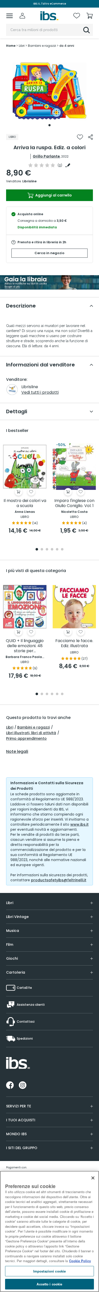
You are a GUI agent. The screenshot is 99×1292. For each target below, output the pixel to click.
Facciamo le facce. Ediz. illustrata (74, 643)
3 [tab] (47, 550)
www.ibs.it (79, 824)
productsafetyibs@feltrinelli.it (58, 880)
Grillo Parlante (46, 156)
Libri (9, 727)
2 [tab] (42, 550)
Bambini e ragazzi (33, 727)
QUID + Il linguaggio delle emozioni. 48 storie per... (25, 646)
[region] (49, 1231)
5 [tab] (57, 550)
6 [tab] (62, 550)
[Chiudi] (92, 1178)
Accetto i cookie (49, 1284)
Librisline (29, 181)
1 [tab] (49, 125)
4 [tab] (52, 550)
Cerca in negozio (49, 253)
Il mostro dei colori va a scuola (25, 503)
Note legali (17, 751)
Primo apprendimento (26, 738)
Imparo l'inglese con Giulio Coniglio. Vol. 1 (74, 503)
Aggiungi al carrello (53, 195)
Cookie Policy (80, 1260)
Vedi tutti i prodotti (40, 392)
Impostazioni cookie (49, 1271)
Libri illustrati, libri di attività (31, 732)
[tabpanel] (49, 91)
